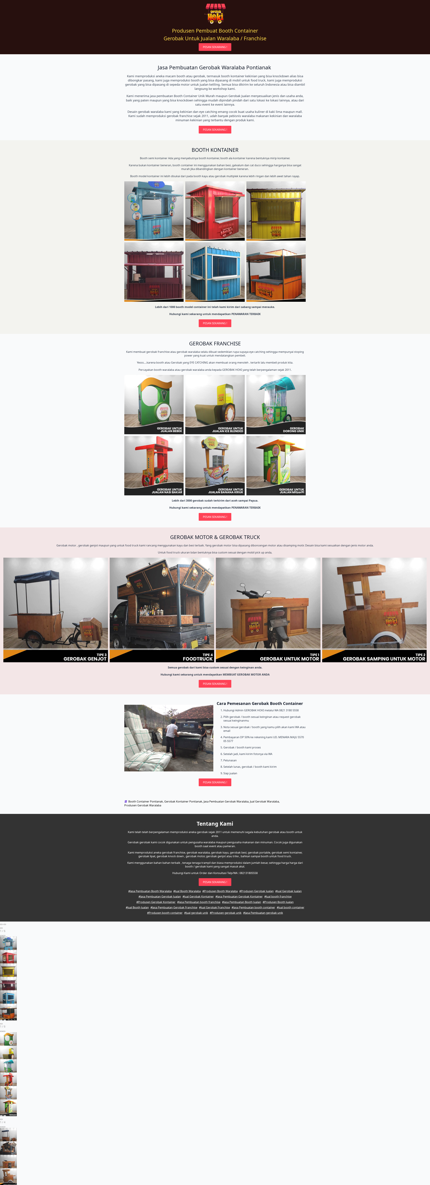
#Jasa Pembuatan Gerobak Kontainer (239, 896)
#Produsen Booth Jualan (278, 902)
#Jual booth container (290, 907)
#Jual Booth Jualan (137, 907)
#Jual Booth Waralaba (187, 891)
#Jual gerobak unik (196, 913)
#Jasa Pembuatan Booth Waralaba (150, 891)
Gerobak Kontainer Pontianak (183, 801)
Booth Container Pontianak (145, 801)
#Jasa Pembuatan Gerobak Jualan (160, 896)
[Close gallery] (1, 928)
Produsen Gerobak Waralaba (142, 805)
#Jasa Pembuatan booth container (253, 907)
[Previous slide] (1, 924)
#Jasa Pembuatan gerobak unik (263, 913)
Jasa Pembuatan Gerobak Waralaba (226, 801)
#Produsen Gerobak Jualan (256, 891)
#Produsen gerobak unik (226, 913)
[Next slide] (4, 924)
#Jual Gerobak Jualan (288, 891)
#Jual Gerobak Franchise (214, 907)
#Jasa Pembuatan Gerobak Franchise (173, 907)
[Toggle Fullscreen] (1, 935)
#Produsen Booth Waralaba (220, 891)
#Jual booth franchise (278, 896)
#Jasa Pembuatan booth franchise (198, 902)
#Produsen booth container (165, 913)
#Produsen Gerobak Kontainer (156, 902)
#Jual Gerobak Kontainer (198, 896)
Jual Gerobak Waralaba (264, 801)
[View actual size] (4, 935)
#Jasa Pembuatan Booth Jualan (241, 902)
